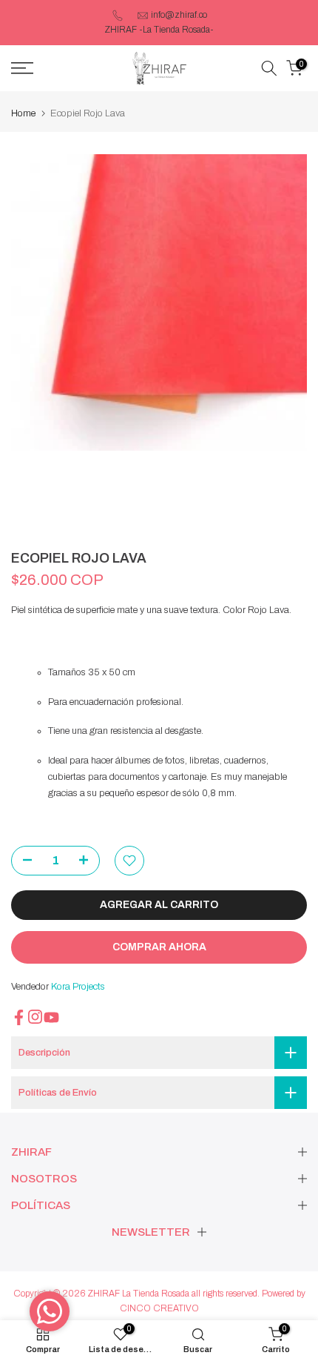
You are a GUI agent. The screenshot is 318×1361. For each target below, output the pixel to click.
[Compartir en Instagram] (35, 1017)
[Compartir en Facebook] (19, 1017)
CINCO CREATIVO (159, 1308)
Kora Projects (78, 986)
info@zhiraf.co (179, 15)
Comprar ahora (159, 947)
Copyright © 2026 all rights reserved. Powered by (159, 1293)
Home (23, 113)
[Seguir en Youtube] (51, 1017)
